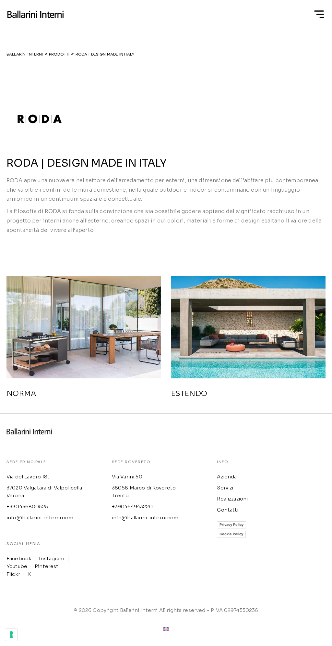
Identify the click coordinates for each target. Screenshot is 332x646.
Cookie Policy (231, 534)
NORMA (21, 393)
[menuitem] (166, 629)
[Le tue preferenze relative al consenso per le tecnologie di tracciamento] (11, 634)
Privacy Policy (231, 524)
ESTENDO (189, 393)
